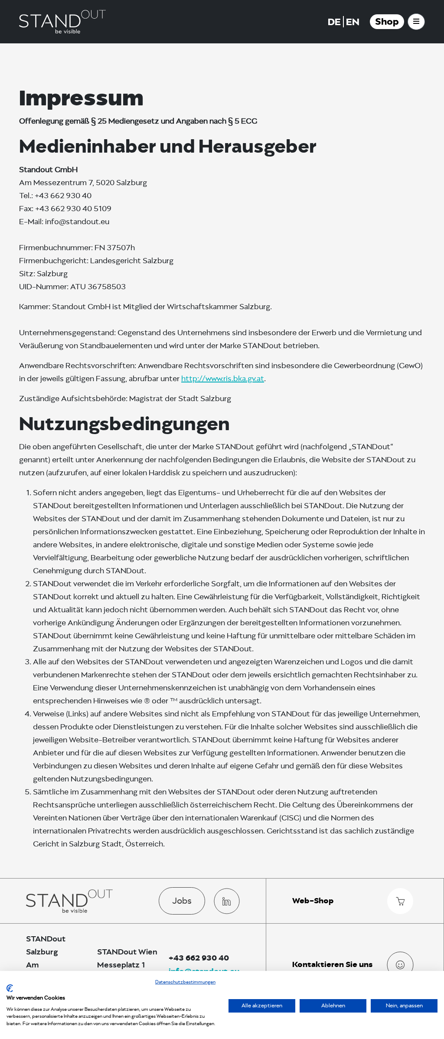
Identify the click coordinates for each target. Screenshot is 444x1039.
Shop (387, 21)
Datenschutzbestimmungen (185, 982)
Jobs (182, 900)
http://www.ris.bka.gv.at (222, 378)
